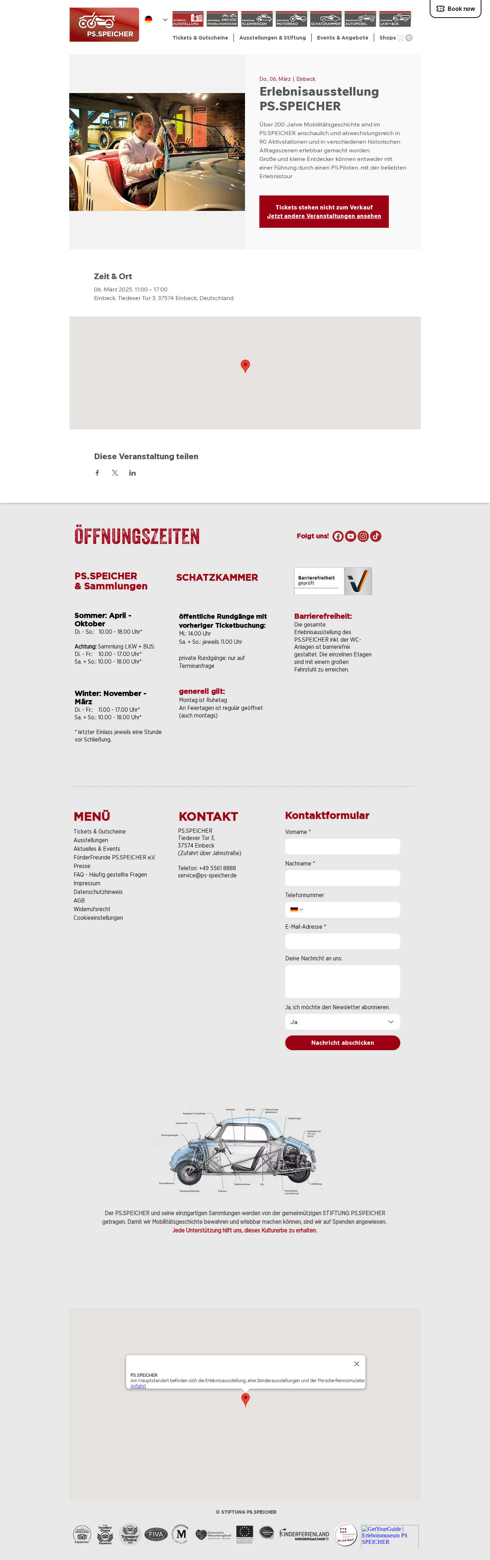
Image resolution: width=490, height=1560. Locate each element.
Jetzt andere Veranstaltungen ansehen (324, 216)
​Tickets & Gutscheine (100, 831)
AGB (79, 900)
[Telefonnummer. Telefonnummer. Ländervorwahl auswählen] (297, 910)
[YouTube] (351, 536)
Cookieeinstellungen (98, 917)
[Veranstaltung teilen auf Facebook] (97, 473)
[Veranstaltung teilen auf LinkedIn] (132, 473)
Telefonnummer (304, 895)
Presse (82, 866)
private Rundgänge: (203, 658)
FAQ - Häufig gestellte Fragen (110, 874)
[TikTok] (376, 536)
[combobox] (342, 1022)
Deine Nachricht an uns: (313, 958)
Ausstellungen (91, 840)
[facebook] (338, 536)
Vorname (298, 832)
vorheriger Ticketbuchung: (222, 625)
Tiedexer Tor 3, (196, 838)
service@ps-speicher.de (207, 875)
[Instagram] (363, 536)
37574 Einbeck (196, 845)
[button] (272, 37)
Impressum (87, 883)
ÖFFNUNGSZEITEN (137, 536)
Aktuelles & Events (97, 848)
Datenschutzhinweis (98, 892)
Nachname (300, 863)
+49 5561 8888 (217, 868)
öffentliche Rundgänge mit (223, 616)
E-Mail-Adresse (305, 926)
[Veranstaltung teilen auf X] (115, 473)
